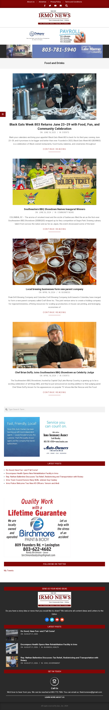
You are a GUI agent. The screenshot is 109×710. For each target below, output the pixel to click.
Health (56, 647)
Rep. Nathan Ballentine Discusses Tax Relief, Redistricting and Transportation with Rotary (44, 476)
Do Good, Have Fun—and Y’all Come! (22, 470)
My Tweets (9, 570)
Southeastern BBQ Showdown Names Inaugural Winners (54, 209)
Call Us (54, 688)
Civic (46, 663)
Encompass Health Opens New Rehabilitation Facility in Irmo (32, 473)
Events (65, 132)
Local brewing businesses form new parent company (54, 289)
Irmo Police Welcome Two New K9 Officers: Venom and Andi (32, 483)
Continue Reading (54, 149)
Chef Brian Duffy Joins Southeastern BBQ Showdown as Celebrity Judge (54, 372)
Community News (65, 212)
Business (66, 292)
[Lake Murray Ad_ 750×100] (54, 46)
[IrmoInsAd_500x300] (37, 418)
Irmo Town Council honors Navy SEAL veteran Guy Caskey (31, 480)
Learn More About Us (54, 697)
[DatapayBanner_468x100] (54, 31)
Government (54, 663)
